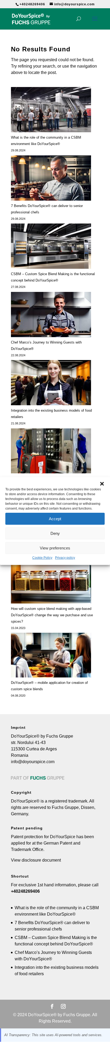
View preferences (55, 548)
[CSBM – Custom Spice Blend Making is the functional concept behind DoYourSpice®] (51, 247)
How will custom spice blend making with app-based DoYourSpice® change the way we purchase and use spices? (52, 615)
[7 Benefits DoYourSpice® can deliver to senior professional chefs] (51, 179)
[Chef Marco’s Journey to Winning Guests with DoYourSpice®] (51, 315)
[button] (102, 483)
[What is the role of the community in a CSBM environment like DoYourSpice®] (51, 110)
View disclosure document (36, 860)
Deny (55, 533)
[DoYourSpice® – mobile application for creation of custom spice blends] (51, 656)
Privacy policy (65, 558)
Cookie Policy (42, 558)
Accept (55, 518)
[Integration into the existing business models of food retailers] (51, 383)
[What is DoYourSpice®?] (51, 451)
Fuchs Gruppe (65, 807)
